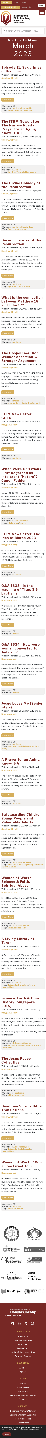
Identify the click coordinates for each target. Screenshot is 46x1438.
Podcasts (23, 1399)
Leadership (26, 108)
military (11, 1095)
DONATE (6, 3)
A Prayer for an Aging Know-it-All (20, 761)
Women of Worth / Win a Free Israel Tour (21, 1164)
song (4, 748)
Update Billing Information (23, 1352)
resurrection (20, 229)
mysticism (12, 286)
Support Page (23, 1423)
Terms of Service (23, 1356)
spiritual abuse (9, 867)
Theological (18, 1093)
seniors (35, 746)
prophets (24, 985)
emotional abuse (15, 864)
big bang (11, 1045)
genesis (29, 1045)
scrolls (28, 1149)
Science (25, 926)
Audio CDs (23, 1391)
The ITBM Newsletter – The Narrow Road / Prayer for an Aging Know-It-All (22, 127)
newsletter (23, 172)
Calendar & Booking (23, 1340)
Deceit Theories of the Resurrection (21, 242)
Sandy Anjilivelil (9, 78)
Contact (23, 3)
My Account (23, 1344)
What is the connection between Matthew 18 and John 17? (22, 301)
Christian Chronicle (23, 110)
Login (41, 5)
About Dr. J (23, 1336)
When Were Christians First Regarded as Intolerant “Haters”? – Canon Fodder (21, 475)
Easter (10, 229)
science (37, 1045)
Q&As (16, 633)
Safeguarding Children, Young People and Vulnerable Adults (22, 818)
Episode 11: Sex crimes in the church (21, 69)
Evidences (18, 401)
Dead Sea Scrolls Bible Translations (21, 1108)
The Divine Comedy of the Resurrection (20, 185)
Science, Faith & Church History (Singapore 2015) (22, 1002)
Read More (7, 99)
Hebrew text (13, 985)
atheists (30, 403)
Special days (27, 227)
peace (18, 1095)
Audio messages (21, 1147)
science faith (20, 928)
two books (7, 1047)
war (23, 1095)
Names (22, 523)
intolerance (12, 523)
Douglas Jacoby (9, 425)
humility (38, 403)
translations (8, 987)
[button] (42, 12)
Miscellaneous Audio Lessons (23, 1395)
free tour (11, 1208)
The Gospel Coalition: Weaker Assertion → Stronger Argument (20, 357)
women (20, 1208)
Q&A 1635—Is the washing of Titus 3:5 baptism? (19, 589)
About (15, 3)
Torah (32, 985)
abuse (10, 110)
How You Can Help (23, 1419)
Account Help (26, 7)
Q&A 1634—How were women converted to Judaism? (20, 648)
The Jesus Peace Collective (16, 1060)
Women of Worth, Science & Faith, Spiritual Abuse (17, 881)
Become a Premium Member (23, 1411)
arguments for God (16, 403)
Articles (17, 108)
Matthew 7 (12, 172)
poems (33, 172)
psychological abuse (33, 864)
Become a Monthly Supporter (23, 1415)
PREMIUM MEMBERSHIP (10, 7)
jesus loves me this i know (19, 746)
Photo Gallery (23, 1387)
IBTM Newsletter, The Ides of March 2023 (20, 536)
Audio (23, 1383)
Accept (7, 1434)
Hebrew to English (15, 1149)
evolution (20, 1045)
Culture (24, 521)
